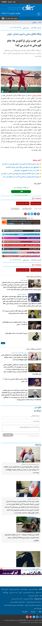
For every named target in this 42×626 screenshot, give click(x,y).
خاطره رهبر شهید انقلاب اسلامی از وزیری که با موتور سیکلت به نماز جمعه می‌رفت (14, 312)
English (4, 2)
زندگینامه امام (24, 589)
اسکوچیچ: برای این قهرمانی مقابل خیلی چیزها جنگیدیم (23, 167)
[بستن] (1, 568)
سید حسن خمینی (13, 592)
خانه (40, 22)
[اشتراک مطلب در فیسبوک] (35, 213)
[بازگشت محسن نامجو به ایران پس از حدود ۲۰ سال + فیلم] (34, 382)
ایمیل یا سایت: (36, 421)
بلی (20, 192)
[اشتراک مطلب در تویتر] (31, 213)
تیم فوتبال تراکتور (15, 209)
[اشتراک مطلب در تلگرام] (28, 213)
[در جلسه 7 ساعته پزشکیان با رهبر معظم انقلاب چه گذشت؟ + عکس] (34, 325)
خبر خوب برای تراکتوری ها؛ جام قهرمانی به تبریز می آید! (24, 43)
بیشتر (3, 343)
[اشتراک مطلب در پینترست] (25, 213)
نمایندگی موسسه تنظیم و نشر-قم (18, 602)
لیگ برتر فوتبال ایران (27, 209)
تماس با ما (24, 612)
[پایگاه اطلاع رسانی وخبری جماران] (21, 7)
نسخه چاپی (26, 28)
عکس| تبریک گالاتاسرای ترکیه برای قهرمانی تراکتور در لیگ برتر (20, 173)
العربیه (10, 2)
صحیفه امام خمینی (33, 589)
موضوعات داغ (36, 198)
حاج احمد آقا (5, 589)
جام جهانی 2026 (35, 203)
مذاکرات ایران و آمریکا (23, 203)
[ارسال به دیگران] (38, 213)
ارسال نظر (8, 435)
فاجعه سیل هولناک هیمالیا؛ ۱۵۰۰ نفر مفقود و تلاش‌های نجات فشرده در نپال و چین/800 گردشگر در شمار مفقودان (22, 537)
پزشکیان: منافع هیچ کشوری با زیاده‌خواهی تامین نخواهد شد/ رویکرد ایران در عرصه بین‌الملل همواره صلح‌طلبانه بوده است (14, 357)
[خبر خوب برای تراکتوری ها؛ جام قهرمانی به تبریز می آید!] (21, 79)
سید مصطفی (38, 592)
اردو (14, 2)
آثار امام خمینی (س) (33, 596)
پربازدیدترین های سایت (33, 276)
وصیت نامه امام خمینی (28, 592)
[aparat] (30, 616)
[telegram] (33, 616)
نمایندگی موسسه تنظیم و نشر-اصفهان (33, 605)
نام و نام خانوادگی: (35, 416)
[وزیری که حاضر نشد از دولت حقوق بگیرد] (34, 336)
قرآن (40, 596)
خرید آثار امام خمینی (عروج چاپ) (33, 602)
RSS (40, 612)
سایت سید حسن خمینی (17, 599)
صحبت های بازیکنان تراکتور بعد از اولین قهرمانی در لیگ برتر (21, 164)
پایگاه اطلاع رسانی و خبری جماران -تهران (24, 34)
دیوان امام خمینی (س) (14, 589)
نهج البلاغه (5, 592)
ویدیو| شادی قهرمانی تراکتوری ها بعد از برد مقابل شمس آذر (21, 176)
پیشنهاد (38, 444)
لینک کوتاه (30, 218)
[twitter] (37, 616)
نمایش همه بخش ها (11, 18)
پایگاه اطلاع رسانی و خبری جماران (18, 620)
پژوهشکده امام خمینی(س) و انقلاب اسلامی (13, 605)
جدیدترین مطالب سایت (33, 349)
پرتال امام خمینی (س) (28, 599)
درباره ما (33, 612)
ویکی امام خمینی (37, 608)
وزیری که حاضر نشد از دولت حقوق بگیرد (16, 333)
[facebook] (40, 616)
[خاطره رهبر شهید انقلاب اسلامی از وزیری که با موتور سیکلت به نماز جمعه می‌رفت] (34, 314)
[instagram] (27, 616)
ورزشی (34, 22)
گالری (20, 592)
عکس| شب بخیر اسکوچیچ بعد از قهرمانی (27, 170)
